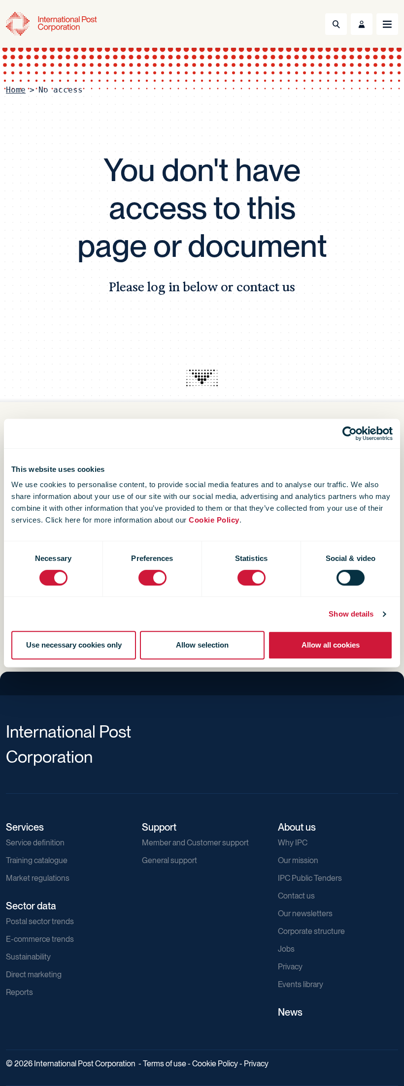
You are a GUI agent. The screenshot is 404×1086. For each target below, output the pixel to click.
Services (25, 827)
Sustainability (28, 957)
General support (169, 860)
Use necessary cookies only (74, 645)
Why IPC (292, 842)
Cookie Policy (214, 520)
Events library (300, 984)
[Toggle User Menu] (361, 24)
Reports (19, 992)
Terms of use (164, 1063)
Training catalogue (36, 860)
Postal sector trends (40, 921)
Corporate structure (311, 931)
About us (297, 827)
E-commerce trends (40, 939)
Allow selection (202, 645)
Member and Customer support (195, 842)
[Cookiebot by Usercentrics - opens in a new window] (349, 433)
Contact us (296, 895)
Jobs (286, 949)
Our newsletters (305, 913)
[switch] (152, 578)
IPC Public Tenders (310, 878)
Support (159, 827)
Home (16, 89)
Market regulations (37, 878)
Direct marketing (34, 974)
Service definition (35, 842)
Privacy (290, 966)
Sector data (31, 906)
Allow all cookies (331, 645)
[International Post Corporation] (52, 24)
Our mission (298, 860)
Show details (351, 614)
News (290, 1012)
